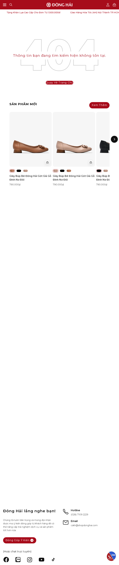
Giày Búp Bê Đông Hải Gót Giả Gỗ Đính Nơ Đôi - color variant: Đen (19, 170)
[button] (11, 5)
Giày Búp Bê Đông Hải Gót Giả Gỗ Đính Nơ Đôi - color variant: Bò (12, 170)
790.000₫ (14, 184)
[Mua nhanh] (47, 162)
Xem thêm (99, 105)
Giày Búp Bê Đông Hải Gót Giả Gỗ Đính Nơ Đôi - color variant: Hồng (25, 170)
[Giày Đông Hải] (59, 4)
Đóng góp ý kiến (17, 540)
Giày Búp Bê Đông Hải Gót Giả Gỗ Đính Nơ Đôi (30, 178)
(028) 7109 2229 (79, 514)
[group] (59, 149)
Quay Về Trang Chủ (59, 82)
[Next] (114, 139)
